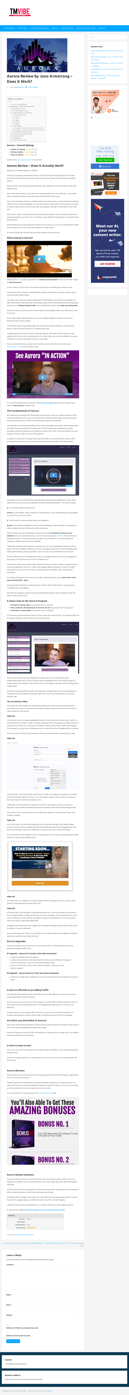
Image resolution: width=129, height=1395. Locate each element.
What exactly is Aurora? (18, 108)
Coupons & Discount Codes (85, 28)
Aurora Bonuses (16, 138)
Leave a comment (32, 87)
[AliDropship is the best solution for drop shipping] (105, 195)
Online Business (9, 28)
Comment (10, 1265)
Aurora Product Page (45, 1093)
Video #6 (17, 124)
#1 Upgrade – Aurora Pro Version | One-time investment (29, 128)
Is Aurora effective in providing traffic (22, 132)
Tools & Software (67, 28)
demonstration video (14, 347)
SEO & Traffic (22, 28)
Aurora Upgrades (17, 126)
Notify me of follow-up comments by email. (22, 1328)
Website (9, 1315)
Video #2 (17, 116)
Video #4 (17, 120)
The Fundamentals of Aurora (20, 110)
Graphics (55, 28)
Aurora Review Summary (19, 140)
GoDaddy (49, 1391)
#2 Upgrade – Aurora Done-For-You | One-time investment (29, 130)
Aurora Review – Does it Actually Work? (21, 106)
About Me (101, 28)
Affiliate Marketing (18, 1234)
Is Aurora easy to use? (18, 136)
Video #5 (17, 122)
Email (9, 1305)
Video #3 (17, 118)
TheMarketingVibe (18, 87)
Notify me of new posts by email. (18, 1335)
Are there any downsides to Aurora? (22, 134)
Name (9, 1295)
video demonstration (24, 160)
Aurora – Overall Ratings (19, 104)
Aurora (19, 280)
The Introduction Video (20, 114)
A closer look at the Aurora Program (22, 113)
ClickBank (59, 536)
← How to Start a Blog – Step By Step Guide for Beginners (22, 1243)
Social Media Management (39, 28)
